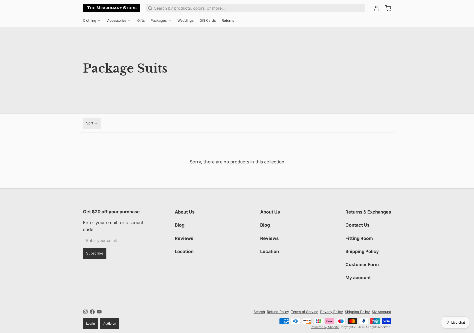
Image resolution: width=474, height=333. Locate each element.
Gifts (141, 20)
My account (358, 277)
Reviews (184, 238)
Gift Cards (207, 20)
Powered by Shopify (325, 327)
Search (259, 312)
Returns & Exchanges (368, 212)
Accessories (116, 20)
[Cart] (386, 8)
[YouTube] (99, 311)
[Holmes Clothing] (111, 8)
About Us (185, 212)
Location (184, 251)
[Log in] (374, 8)
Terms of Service (304, 312)
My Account (381, 312)
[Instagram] (85, 311)
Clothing (89, 20)
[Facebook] (92, 311)
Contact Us (357, 225)
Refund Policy (278, 312)
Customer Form (362, 264)
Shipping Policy (362, 251)
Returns (228, 20)
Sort (89, 123)
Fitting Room (359, 238)
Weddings (186, 20)
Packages (159, 20)
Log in (90, 323)
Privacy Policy (331, 312)
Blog (179, 225)
